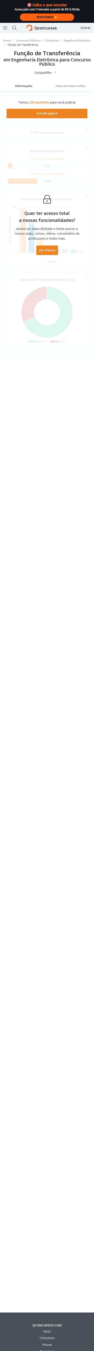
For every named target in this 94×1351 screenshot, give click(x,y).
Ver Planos (47, 250)
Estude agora (47, 113)
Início (47, 1331)
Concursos (47, 1338)
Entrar (86, 28)
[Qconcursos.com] (41, 28)
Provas (47, 1345)
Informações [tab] (23, 86)
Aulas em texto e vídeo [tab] (71, 86)
